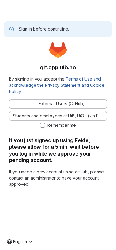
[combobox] (19, 241)
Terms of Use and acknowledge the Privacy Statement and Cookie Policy (56, 85)
